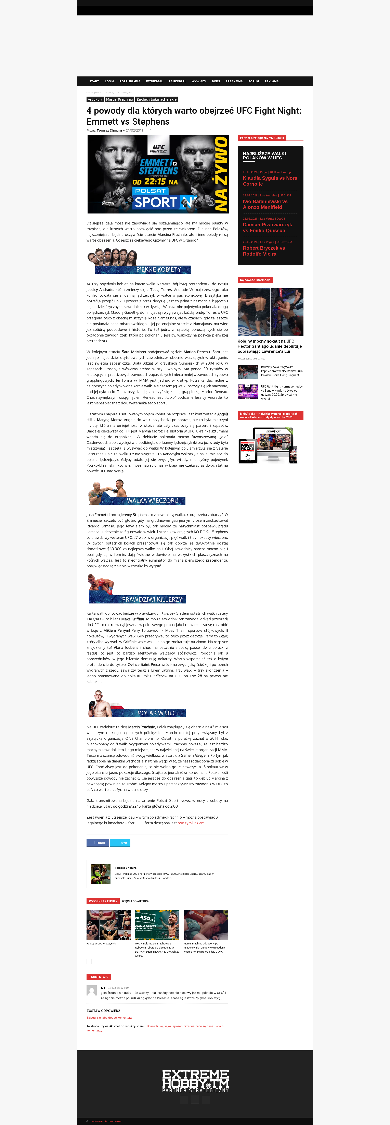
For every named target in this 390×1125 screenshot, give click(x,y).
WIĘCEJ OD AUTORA (135, 901)
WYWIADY (199, 81)
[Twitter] (300, 3)
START (94, 81)
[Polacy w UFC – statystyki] (109, 925)
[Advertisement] (195, 45)
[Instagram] (294, 3)
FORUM (253, 81)
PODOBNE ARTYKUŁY (103, 901)
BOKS (216, 81)
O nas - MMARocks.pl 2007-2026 (105, 1121)
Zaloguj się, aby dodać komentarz (109, 1017)
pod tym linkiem (191, 823)
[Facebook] (287, 3)
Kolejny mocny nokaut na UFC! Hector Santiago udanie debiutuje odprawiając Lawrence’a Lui (270, 346)
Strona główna (94, 92)
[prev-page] (89, 961)
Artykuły (109, 92)
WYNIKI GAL (154, 81)
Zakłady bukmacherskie (156, 99)
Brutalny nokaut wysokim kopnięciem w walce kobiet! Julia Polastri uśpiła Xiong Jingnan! (282, 371)
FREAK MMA (234, 81)
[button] (298, 81)
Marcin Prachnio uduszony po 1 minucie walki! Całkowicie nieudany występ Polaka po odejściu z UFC (204, 947)
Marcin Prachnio (119, 99)
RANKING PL (177, 81)
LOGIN (109, 81)
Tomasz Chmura (109, 130)
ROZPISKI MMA (129, 81)
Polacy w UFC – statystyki (102, 943)
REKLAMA (272, 81)
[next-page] (95, 961)
